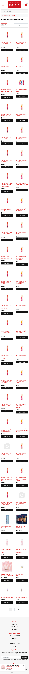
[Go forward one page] (18, 609)
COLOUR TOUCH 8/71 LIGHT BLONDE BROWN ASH (7, 479)
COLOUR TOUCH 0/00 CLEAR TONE (21, 137)
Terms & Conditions (18, 659)
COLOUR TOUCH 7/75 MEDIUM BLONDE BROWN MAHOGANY (6, 430)
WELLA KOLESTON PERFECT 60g (20, 527)
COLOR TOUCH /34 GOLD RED (20, 67)
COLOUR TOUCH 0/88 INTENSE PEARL (21, 161)
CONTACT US (14, 626)
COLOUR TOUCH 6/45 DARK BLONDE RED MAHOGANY (6, 381)
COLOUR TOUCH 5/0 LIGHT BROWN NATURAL (21, 43)
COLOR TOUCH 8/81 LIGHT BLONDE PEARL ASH (6, 91)
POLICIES (14, 638)
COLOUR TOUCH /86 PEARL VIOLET (6, 137)
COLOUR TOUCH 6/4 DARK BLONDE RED (21, 356)
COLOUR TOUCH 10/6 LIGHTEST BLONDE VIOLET (6, 209)
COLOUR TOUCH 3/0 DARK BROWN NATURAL (7, 257)
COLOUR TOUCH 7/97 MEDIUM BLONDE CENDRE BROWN (6, 455)
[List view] (5, 24)
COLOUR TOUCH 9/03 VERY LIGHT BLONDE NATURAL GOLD (6, 503)
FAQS (14, 646)
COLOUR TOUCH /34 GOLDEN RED (21, 114)
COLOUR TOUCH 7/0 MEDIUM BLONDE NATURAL (21, 381)
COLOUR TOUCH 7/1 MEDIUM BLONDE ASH (6, 405)
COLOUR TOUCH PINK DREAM (21, 90)
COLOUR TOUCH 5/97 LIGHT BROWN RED (21, 306)
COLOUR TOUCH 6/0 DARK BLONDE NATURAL (6, 43)
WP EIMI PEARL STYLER (21, 597)
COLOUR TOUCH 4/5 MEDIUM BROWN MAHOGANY (21, 282)
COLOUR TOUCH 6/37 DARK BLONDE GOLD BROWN (6, 357)
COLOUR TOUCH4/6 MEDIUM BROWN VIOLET (21, 503)
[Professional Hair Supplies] (14, 4)
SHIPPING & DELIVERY (14, 643)
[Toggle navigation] (3, 5)
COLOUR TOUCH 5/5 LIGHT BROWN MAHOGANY (6, 307)
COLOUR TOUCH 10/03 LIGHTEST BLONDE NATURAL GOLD (7, 185)
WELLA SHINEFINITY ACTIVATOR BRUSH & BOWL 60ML (21, 551)
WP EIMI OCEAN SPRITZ (7, 597)
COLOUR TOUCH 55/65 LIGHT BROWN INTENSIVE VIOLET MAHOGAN (7, 332)
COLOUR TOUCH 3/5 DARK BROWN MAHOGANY (21, 258)
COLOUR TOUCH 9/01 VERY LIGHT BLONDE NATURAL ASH (21, 479)
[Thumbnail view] (2, 24)
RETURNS (14, 641)
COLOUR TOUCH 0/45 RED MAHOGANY (6, 161)
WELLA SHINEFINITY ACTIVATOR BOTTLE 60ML (6, 551)
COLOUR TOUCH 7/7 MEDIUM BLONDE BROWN (21, 406)
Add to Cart (7, 50)
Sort (12, 25)
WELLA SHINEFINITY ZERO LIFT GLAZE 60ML (7, 574)
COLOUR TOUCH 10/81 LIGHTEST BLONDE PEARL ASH (7, 234)
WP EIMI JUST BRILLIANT (19, 574)
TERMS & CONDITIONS (14, 636)
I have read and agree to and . (15, 660)
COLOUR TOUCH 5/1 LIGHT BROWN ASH (6, 67)
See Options (22, 533)
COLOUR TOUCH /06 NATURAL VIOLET (6, 114)
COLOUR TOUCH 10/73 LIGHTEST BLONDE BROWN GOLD (21, 209)
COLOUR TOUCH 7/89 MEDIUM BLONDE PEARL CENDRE (22, 430)
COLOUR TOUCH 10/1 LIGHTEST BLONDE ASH (22, 184)
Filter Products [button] (7, 11)
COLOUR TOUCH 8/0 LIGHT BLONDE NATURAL (21, 455)
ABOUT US (14, 624)
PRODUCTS (14, 629)
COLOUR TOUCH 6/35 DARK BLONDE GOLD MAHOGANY (21, 331)
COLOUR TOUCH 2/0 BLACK (21, 233)
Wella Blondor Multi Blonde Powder (6, 527)
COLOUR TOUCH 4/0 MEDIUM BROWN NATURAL (6, 282)
